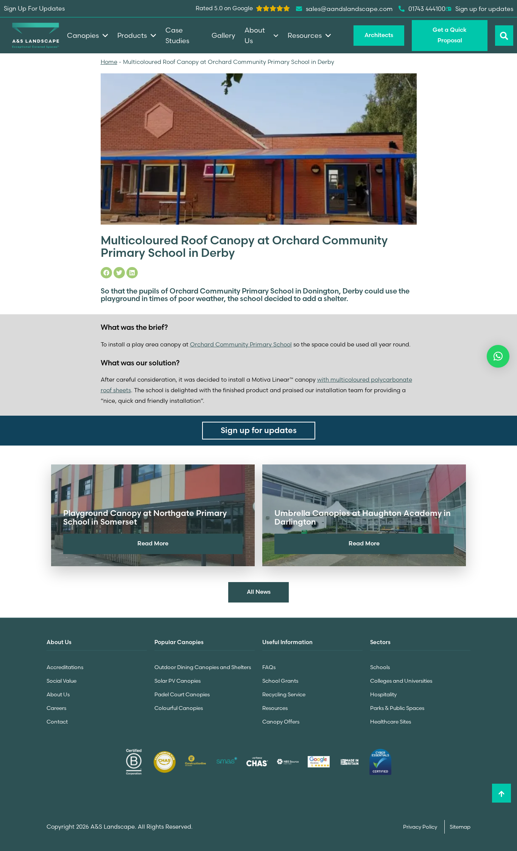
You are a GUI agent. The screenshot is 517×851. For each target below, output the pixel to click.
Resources (275, 708)
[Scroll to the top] (501, 793)
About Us (58, 694)
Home (109, 61)
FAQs (269, 667)
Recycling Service (283, 694)
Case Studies (177, 35)
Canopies (83, 35)
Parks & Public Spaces (397, 708)
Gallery (223, 35)
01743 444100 (426, 8)
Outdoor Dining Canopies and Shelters (202, 667)
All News (259, 591)
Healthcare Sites (390, 721)
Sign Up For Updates (34, 8)
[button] (498, 356)
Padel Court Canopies (182, 694)
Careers (56, 708)
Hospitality (383, 694)
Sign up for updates (484, 8)
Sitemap (460, 826)
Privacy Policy (420, 826)
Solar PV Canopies (177, 680)
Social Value (61, 680)
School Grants (280, 680)
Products (132, 35)
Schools (380, 667)
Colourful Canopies (178, 708)
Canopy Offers (280, 721)
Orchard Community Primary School (241, 344)
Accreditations (65, 667)
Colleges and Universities (401, 680)
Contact (57, 721)
